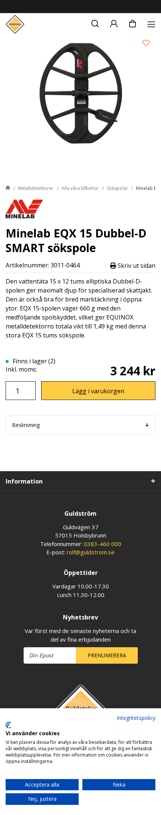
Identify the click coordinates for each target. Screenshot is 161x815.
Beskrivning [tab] (26, 424)
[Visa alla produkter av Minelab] (24, 208)
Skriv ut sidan (135, 265)
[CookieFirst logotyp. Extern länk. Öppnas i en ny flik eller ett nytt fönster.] (8, 725)
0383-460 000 (102, 544)
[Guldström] (15, 24)
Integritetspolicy (136, 717)
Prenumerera (107, 655)
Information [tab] (24, 481)
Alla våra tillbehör (80, 188)
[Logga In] (113, 22)
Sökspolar (117, 188)
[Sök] (95, 22)
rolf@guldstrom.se (91, 552)
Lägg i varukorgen (98, 391)
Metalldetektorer (36, 188)
